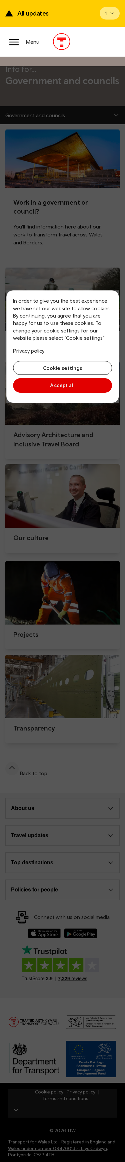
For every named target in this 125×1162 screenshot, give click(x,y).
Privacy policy (28, 351)
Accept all (62, 385)
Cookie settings (62, 368)
